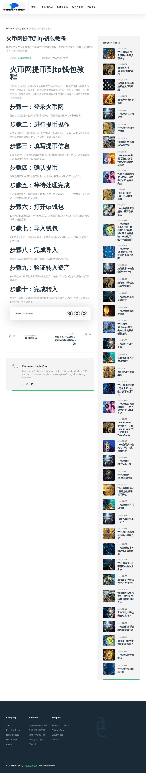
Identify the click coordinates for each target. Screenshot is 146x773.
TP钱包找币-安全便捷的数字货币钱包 (125, 55)
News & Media (12, 735)
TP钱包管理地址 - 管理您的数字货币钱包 (125, 491)
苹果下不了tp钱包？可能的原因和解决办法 (65, 340)
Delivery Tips (57, 735)
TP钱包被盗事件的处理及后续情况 (125, 550)
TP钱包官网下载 (36, 739)
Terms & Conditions (60, 725)
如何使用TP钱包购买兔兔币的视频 (125, 86)
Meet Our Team (13, 730)
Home (9, 28)
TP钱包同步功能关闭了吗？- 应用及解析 (125, 447)
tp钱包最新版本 (24, 58)
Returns (55, 739)
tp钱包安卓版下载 (37, 730)
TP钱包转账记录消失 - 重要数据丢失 (125, 211)
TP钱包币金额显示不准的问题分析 (125, 535)
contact (9, 744)
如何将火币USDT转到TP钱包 (125, 70)
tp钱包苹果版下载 (37, 735)
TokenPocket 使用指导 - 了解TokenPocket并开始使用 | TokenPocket (125, 429)
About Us (10, 725)
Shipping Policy (58, 730)
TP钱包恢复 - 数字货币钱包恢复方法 (125, 566)
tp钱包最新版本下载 (38, 725)
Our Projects (11, 739)
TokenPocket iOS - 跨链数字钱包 (125, 195)
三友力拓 (33, 744)
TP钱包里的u (31, 338)
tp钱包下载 (20, 28)
